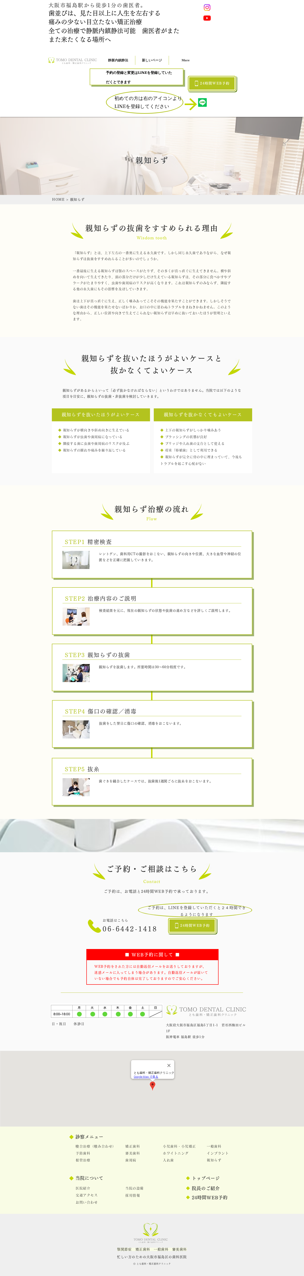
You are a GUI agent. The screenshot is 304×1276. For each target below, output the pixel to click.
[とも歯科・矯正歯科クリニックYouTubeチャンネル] (207, 18)
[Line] (202, 102)
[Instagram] (207, 7)
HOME (58, 199)
